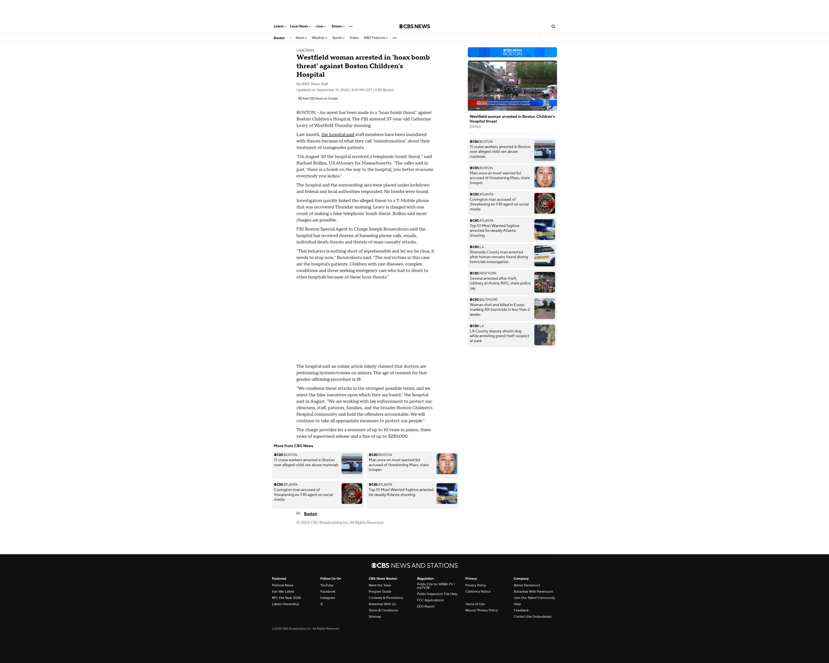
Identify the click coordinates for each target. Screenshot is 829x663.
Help (517, 604)
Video (354, 38)
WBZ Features (375, 38)
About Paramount (527, 585)
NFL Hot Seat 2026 (286, 598)
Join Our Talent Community (534, 598)
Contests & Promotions (386, 598)
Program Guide (380, 591)
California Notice (478, 591)
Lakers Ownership (285, 604)
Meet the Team (380, 585)
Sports (337, 38)
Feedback (521, 610)
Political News (282, 585)
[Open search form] (553, 26)
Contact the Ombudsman (533, 616)
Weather (318, 38)
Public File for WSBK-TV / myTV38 (436, 585)
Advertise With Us (382, 604)
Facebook (327, 591)
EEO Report (426, 606)
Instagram (327, 598)
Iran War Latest (283, 591)
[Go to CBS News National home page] (414, 26)
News (300, 38)
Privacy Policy (475, 585)
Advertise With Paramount (533, 591)
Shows (337, 26)
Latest (279, 26)
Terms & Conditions (383, 610)
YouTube (326, 585)
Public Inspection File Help (437, 594)
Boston (279, 38)
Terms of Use (475, 604)
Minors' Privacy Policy (481, 610)
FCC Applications (430, 600)
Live (320, 26)
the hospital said (337, 134)
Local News (299, 26)
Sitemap (375, 616)
